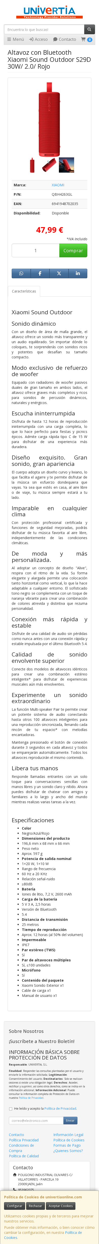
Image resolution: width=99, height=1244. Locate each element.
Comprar (73, 250)
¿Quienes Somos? (68, 1150)
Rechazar (35, 1206)
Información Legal (68, 1134)
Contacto (67, 39)
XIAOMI (58, 184)
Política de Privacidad (31, 1098)
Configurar (14, 1206)
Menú (18, 39)
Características (24, 291)
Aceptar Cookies (61, 1206)
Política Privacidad (24, 1140)
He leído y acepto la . (45, 1108)
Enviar (70, 1120)
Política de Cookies (69, 1140)
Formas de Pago (67, 1145)
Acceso (41, 39)
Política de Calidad (24, 1156)
